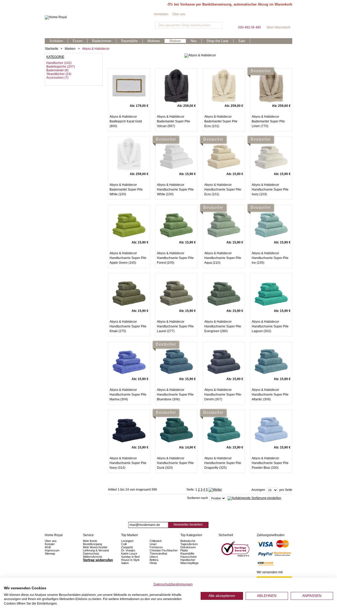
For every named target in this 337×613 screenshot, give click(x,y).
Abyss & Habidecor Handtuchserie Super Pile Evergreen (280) (222, 326)
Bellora (154, 559)
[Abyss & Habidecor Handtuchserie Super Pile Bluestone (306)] (176, 359)
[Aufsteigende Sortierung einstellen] (254, 498)
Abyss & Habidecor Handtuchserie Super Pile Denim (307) (222, 394)
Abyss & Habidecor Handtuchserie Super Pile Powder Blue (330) (270, 463)
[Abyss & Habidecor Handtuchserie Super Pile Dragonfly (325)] (224, 427)
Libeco (154, 556)
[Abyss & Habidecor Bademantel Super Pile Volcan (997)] (176, 85)
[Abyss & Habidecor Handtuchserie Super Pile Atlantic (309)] (271, 359)
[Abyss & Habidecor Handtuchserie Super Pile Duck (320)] (176, 427)
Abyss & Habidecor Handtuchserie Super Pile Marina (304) (128, 394)
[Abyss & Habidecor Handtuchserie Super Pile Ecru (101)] (224, 154)
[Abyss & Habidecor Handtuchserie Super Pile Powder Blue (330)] (271, 427)
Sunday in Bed (130, 556)
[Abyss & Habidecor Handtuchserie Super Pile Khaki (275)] (129, 290)
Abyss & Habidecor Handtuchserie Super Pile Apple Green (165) (128, 258)
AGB (48, 547)
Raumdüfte (187, 553)
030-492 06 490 (249, 18)
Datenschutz (91, 553)
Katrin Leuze (129, 553)
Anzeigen (258, 490)
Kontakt (49, 544)
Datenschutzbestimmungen (173, 584)
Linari (153, 544)
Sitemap (50, 553)
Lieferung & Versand (96, 550)
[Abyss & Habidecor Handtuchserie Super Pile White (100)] (176, 154)
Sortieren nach (197, 498)
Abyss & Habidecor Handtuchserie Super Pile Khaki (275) (128, 326)
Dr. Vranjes (128, 550)
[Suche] (218, 25)
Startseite (51, 49)
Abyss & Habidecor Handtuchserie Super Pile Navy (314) (128, 463)
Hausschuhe (188, 556)
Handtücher (54, 63)
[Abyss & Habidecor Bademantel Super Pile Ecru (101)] (224, 85)
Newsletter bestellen (188, 524)
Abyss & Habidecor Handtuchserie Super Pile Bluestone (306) (175, 394)
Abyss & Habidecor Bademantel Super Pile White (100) (126, 189)
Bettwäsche (187, 540)
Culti (124, 544)
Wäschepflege (189, 563)
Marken (70, 49)
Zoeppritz (127, 547)
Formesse (156, 547)
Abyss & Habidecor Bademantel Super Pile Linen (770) (268, 121)
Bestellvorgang (92, 544)
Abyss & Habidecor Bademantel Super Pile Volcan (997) (173, 121)
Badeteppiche (56, 66)
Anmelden (161, 14)
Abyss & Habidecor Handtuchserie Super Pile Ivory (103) (270, 189)
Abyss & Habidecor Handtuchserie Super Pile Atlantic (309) (270, 394)
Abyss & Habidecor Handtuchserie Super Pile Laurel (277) (175, 326)
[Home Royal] (99, 17)
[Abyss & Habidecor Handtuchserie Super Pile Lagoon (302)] (271, 290)
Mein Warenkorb (278, 18)
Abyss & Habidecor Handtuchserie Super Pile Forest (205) (175, 258)
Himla (153, 563)
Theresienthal (158, 553)
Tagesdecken (189, 544)
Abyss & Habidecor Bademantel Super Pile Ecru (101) (220, 121)
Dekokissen (188, 547)
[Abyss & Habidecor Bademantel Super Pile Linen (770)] (271, 85)
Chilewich (156, 540)
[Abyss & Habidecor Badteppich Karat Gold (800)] (129, 85)
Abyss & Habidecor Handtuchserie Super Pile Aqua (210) (222, 258)
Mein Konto (90, 540)
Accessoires (55, 77)
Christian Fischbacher (164, 550)
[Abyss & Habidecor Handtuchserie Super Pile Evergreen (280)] (224, 290)
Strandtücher (55, 74)
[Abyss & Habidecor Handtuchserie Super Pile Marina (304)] (129, 359)
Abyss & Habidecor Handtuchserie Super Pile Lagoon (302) (270, 326)
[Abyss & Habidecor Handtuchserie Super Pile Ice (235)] (271, 222)
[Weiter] (215, 489)
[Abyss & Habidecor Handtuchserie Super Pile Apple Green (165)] (129, 222)
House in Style (130, 559)
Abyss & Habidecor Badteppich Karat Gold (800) (126, 121)
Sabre (125, 563)
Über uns (178, 14)
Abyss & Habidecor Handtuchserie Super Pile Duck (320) (175, 463)
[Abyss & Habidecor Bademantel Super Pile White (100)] (129, 154)
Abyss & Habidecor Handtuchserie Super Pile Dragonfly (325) (222, 463)
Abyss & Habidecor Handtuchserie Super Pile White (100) (175, 189)
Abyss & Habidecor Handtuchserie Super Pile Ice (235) (270, 258)
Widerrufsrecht (92, 556)
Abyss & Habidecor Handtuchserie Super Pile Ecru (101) (222, 189)
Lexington (127, 540)
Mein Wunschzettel (95, 547)
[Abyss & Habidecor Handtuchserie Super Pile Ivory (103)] (271, 154)
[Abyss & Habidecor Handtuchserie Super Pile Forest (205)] (176, 222)
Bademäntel (55, 70)
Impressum (52, 550)
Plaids (184, 550)
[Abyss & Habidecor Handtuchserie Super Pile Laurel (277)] (176, 290)
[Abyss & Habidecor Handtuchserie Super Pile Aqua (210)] (224, 222)
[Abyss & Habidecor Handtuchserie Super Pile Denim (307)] (224, 359)
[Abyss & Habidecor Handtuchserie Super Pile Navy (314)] (129, 427)
